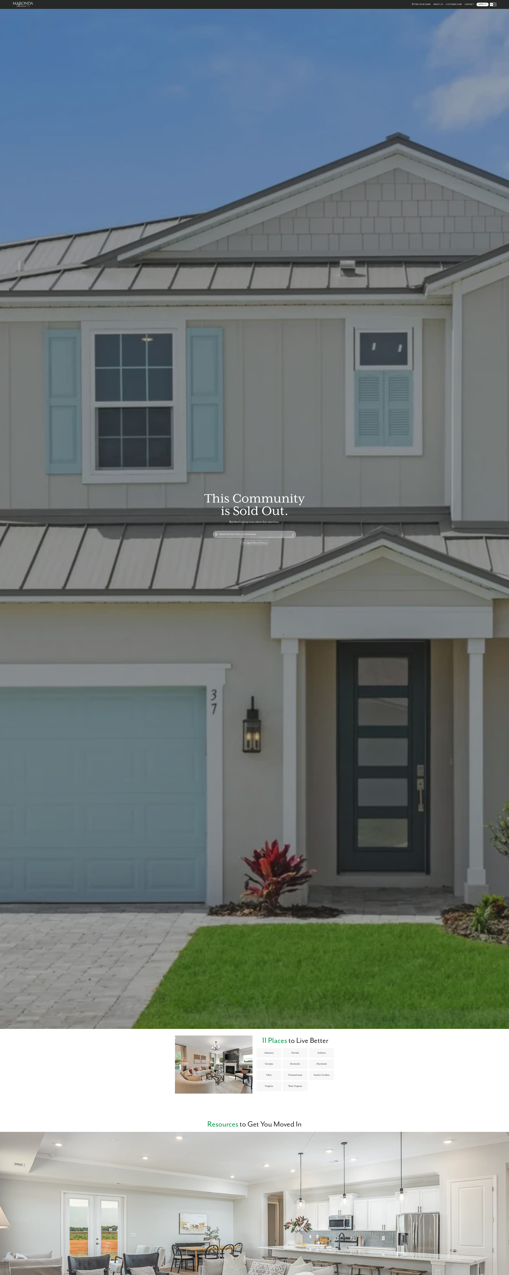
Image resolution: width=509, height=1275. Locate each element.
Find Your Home (422, 4)
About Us (438, 4)
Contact (469, 4)
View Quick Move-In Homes (254, 542)
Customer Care (454, 4)
